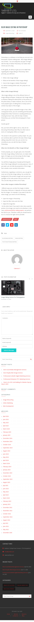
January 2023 (6, 504)
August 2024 (6, 451)
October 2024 (7, 444)
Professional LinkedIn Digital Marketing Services (16, 376)
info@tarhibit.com (9, 551)
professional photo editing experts (14, 210)
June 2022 (6, 526)
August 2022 (6, 520)
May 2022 (6, 529)
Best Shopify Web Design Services (13, 373)
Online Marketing (8, 403)
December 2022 (7, 507)
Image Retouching (10, 33)
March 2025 (6, 429)
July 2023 (5, 485)
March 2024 (6, 463)
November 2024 (7, 441)
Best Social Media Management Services (14, 369)
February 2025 (7, 432)
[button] (30, 17)
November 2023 (7, 473)
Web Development (8, 406)
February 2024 (7, 466)
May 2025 (6, 422)
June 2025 (6, 419)
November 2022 (7, 510)
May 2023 (6, 492)
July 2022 (5, 523)
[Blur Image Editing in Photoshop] (17, 46)
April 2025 (6, 426)
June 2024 (6, 454)
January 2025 (6, 435)
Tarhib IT (17, 268)
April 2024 (6, 460)
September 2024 (7, 448)
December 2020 (7, 532)
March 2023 (6, 498)
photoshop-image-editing (9, 242)
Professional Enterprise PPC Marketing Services (16, 379)
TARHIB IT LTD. (9, 10)
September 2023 (7, 479)
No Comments (22, 30)
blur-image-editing (7, 238)
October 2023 (7, 476)
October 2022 (7, 514)
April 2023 (6, 495)
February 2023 (7, 501)
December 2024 (7, 438)
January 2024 (6, 470)
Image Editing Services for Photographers (13, 297)
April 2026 (6, 416)
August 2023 (6, 482)
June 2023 (6, 488)
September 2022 (7, 517)
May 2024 (6, 457)
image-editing (19, 238)
